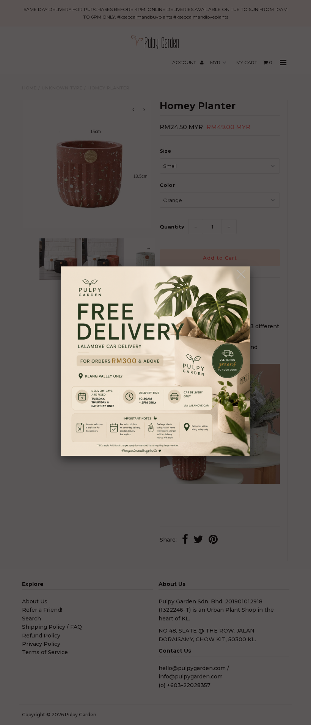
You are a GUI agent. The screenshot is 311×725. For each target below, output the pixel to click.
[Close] (242, 274)
